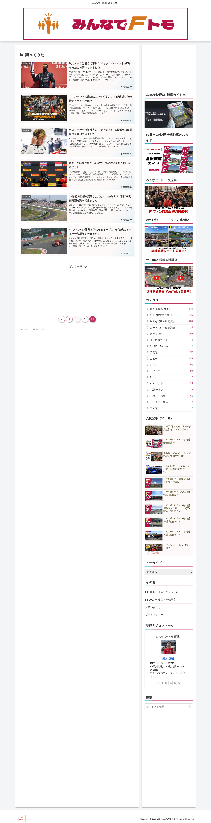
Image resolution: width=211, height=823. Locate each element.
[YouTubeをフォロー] (171, 683)
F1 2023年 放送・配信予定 (160, 599)
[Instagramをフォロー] (167, 683)
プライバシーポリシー (158, 614)
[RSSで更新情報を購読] (179, 683)
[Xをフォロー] (158, 683)
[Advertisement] (48, 289)
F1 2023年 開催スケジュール (162, 592)
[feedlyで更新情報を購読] (175, 683)
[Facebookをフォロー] (162, 683)
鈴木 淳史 (168, 658)
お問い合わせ (153, 607)
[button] (189, 706)
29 (85, 319)
